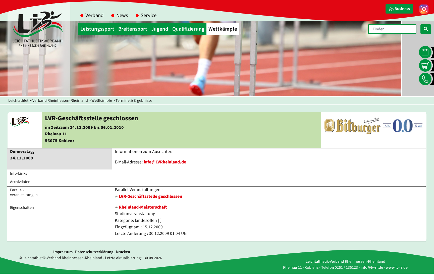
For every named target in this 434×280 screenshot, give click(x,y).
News (122, 15)
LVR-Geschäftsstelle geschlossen (150, 196)
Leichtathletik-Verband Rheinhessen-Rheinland (48, 100)
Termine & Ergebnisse (134, 100)
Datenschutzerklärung (94, 252)
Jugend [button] (159, 29)
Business (402, 9)
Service (148, 15)
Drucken (123, 252)
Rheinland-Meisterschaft (142, 207)
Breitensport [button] (132, 29)
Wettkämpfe (101, 100)
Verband (94, 15)
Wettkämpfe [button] (222, 29)
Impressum (63, 252)
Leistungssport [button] (97, 29)
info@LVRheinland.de (165, 162)
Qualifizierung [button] (188, 29)
